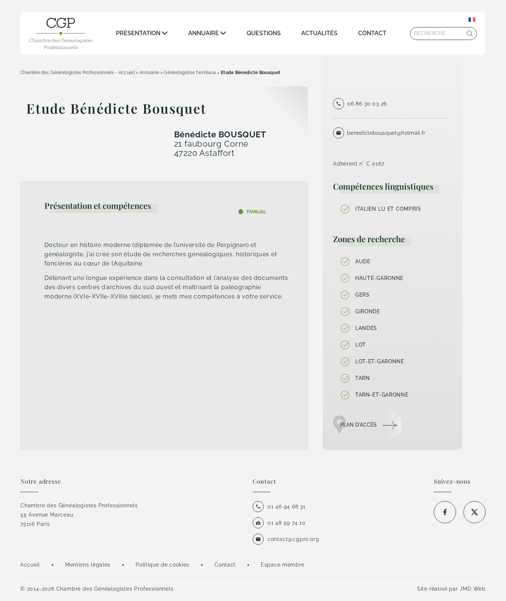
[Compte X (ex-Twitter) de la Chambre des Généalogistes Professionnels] (474, 512)
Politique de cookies (162, 565)
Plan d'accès (358, 425)
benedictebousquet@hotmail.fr (386, 133)
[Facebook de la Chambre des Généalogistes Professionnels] (445, 512)
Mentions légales (87, 565)
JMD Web (473, 589)
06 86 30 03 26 (367, 104)
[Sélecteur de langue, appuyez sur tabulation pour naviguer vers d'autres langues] (472, 19)
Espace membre (282, 565)
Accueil (30, 565)
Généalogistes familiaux (190, 72)
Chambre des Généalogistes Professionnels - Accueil (77, 72)
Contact (372, 33)
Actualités (319, 33)
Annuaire (203, 33)
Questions (264, 33)
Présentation (138, 33)
